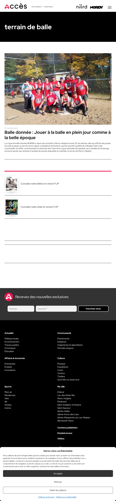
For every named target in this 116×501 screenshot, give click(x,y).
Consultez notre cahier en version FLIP (39, 206)
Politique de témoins (46, 497)
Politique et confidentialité (66, 497)
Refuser (58, 481)
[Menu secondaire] (109, 7)
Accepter (58, 473)
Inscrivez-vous (93, 308)
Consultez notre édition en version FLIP (40, 183)
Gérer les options (58, 490)
